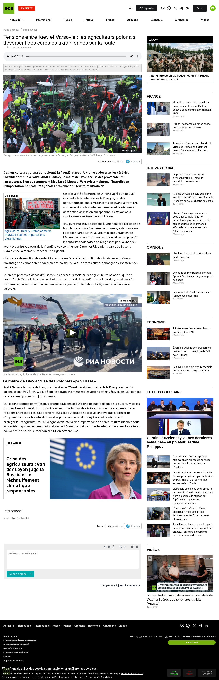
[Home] (8, 8)
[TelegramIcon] (181, 8)
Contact (7, 656)
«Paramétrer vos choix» (132, 673)
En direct (26, 8)
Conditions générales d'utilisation (19, 640)
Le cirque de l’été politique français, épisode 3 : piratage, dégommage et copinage (193, 276)
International (43, 19)
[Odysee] (169, 8)
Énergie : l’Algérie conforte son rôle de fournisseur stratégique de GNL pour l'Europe (192, 351)
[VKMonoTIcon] (163, 8)
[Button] (213, 8)
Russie (68, 19)
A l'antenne (181, 19)
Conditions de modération (15, 652)
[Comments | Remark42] (72, 566)
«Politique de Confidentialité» (98, 677)
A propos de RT (10, 636)
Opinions (132, 19)
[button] (72, 333)
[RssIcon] (187, 8)
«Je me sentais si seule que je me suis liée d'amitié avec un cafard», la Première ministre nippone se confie (193, 197)
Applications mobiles (13, 660)
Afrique (89, 19)
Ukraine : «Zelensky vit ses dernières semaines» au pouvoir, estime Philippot (179, 442)
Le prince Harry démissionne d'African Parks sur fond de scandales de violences (189, 178)
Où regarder (146, 8)
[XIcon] (175, 8)
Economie (157, 19)
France (110, 19)
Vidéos (205, 19)
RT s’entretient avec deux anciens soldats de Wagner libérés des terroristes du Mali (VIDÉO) (180, 599)
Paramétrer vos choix (14, 648)
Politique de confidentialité (16, 644)
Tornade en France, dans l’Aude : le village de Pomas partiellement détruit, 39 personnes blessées (192, 147)
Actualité (15, 19)
